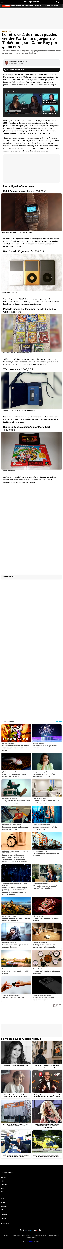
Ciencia (3, 1188)
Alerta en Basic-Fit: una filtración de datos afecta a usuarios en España (15, 1125)
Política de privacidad (40, 1235)
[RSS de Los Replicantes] (21, 1230)
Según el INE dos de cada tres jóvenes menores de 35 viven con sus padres (47, 1066)
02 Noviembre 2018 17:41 (16, 63)
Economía (4, 1184)
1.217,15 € (15, 311)
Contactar (30, 1235)
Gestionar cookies (31, 1237)
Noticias (3, 1177)
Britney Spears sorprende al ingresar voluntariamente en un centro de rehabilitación (47, 1125)
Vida (2, 1210)
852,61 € (39, 251)
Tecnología (4, 1206)
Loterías (3, 1218)
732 (42, 1230)
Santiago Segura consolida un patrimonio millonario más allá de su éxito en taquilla (47, 1095)
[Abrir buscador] (57, 2)
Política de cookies (53, 1235)
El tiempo (4, 1214)
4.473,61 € (9, 429)
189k (25, 1230)
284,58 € (40, 191)
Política (3, 1181)
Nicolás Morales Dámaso (18, 62)
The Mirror (9, 148)
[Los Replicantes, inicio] (31, 2)
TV (1, 1195)
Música (3, 1199)
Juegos (3, 1202)
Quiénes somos (8, 1235)
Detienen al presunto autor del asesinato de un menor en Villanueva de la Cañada (47, 1155)
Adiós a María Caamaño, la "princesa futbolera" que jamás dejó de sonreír (15, 1095)
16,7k (31, 1230)
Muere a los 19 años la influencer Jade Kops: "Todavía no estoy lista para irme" (16, 1066)
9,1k (37, 1230)
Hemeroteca (5, 1223)
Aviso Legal (16, 1235)
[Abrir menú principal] (2, 2)
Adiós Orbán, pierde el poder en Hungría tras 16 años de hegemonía (16, 1155)
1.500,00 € (27, 369)
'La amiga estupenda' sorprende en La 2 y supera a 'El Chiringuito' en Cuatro (30, 5)
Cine (2, 1192)
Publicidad (24, 1235)
